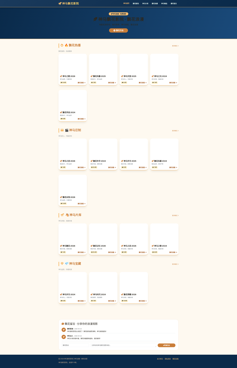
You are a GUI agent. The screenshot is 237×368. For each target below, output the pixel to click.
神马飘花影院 (70, 3)
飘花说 (167, 310)
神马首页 (126, 3)
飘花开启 (119, 30)
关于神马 (160, 324)
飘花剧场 (136, 3)
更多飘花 (175, 46)
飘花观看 (81, 65)
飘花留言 (174, 3)
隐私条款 (168, 324)
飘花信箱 (175, 324)
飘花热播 (155, 3)
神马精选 (164, 3)
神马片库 (145, 3)
